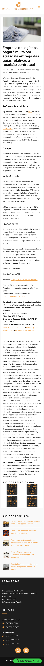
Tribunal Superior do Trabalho (14, 296)
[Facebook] (18, 650)
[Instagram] (26, 650)
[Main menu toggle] (39, 7)
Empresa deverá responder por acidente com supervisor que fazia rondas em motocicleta (24, 542)
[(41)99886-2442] (10, 639)
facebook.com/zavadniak (25, 330)
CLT (30, 112)
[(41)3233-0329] (10, 623)
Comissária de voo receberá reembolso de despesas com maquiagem (22, 554)
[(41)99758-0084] (10, 643)
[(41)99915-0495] (10, 627)
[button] (27, 660)
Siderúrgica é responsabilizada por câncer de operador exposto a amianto (24, 566)
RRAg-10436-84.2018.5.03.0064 (24, 280)
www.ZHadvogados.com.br (14, 327)
